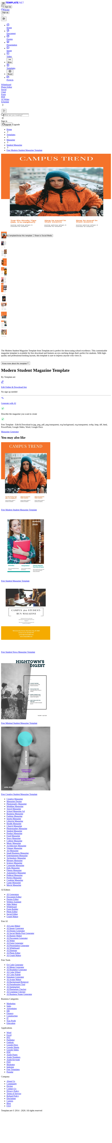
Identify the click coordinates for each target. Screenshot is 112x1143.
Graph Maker (12, 916)
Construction (12, 1016)
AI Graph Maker (14, 955)
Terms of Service (14, 1093)
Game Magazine (14, 882)
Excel (9, 1035)
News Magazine (14, 838)
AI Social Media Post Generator (20, 933)
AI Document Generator (17, 938)
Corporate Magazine (15, 865)
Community (12, 1084)
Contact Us (11, 1088)
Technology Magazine (16, 858)
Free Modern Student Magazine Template (24, 150)
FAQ (9, 1106)
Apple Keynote (13, 1059)
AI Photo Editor (13, 953)
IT (8, 1018)
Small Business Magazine (18, 853)
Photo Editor (12, 911)
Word (9, 1032)
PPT (8, 1037)
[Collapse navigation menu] (4, 111)
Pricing (10, 1086)
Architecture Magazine (16, 846)
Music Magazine (14, 843)
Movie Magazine (14, 885)
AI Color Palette (14, 974)
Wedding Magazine (15, 806)
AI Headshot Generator (17, 969)
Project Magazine (14, 878)
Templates (11, 134)
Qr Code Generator (15, 965)
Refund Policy (13, 1096)
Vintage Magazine (14, 848)
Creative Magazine (15, 799)
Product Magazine (14, 833)
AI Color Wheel (13, 972)
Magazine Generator (10, 432)
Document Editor (14, 897)
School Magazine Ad (16, 811)
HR (8, 1011)
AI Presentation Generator (18, 945)
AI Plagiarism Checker (16, 989)
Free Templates (13, 1069)
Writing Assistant (14, 902)
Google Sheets (13, 1047)
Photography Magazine (17, 804)
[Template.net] (15, 3)
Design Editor (13, 899)
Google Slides (13, 1050)
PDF (9, 1052)
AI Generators (13, 894)
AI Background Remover (18, 982)
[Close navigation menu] (4, 19)
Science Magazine (14, 863)
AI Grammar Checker (16, 992)
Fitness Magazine (14, 870)
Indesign (10, 1067)
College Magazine (14, 841)
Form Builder (12, 909)
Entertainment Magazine (17, 855)
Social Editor (12, 914)
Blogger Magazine (15, 860)
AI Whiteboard (13, 948)
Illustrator (11, 1064)
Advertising (12, 1008)
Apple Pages (12, 1055)
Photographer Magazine (17, 828)
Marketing (11, 1003)
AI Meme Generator (15, 967)
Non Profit (11, 1021)
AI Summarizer (13, 987)
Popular (10, 1072)
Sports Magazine (14, 818)
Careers (10, 1101)
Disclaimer (11, 1098)
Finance (10, 1013)
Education (11, 1023)
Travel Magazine (14, 809)
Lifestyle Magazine (15, 821)
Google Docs (12, 1045)
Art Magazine (12, 850)
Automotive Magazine (16, 873)
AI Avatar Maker (14, 979)
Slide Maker (12, 904)
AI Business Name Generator (19, 994)
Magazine (11, 140)
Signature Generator (15, 977)
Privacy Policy (13, 1091)
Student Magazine (14, 145)
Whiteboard (12, 907)
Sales (9, 1006)
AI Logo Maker (13, 926)
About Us (11, 1081)
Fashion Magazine (14, 816)
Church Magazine (14, 826)
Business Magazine (15, 814)
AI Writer (11, 940)
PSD (9, 1062)
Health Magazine (14, 823)
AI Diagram (12, 950)
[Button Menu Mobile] (3, 3)
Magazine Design (14, 801)
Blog (9, 1103)
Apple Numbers (13, 1057)
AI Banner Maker (14, 936)
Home (9, 129)
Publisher (11, 1040)
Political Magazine (15, 875)
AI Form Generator (15, 943)
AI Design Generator (16, 931)
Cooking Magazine (15, 880)
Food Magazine (13, 836)
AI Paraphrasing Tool (16, 984)
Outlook (10, 1042)
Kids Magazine (13, 868)
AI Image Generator (15, 928)
